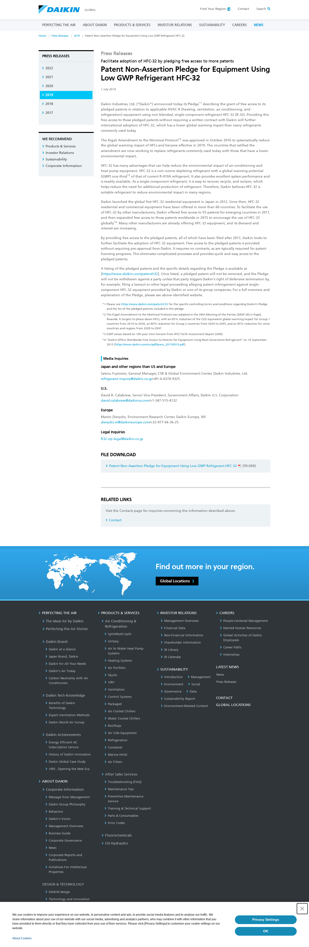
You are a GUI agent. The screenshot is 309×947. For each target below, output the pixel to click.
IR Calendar (172, 657)
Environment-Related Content (186, 706)
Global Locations (175, 581)
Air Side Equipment (122, 733)
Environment (173, 684)
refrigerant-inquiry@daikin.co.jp (126, 379)
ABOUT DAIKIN (95, 25)
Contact (243, 9)
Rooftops (114, 725)
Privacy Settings (265, 919)
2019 (77, 35)
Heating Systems (120, 660)
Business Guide (59, 833)
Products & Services (61, 146)
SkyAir (112, 675)
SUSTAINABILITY (212, 25)
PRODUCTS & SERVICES (132, 25)
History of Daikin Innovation (70, 754)
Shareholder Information (182, 642)
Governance (173, 691)
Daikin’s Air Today (62, 671)
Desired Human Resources (242, 628)
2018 (49, 104)
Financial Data (174, 628)
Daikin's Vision (59, 819)
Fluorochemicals (118, 835)
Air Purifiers (116, 668)
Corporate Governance (65, 840)
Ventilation (116, 689)
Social (195, 684)
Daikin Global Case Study (67, 761)
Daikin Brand (56, 641)
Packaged (115, 704)
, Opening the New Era (69, 769)
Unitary (113, 641)
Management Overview (66, 826)
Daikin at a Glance (62, 649)
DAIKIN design (59, 892)
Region (213, 9)
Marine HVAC (118, 754)
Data (193, 691)
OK (265, 931)
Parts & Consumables (123, 815)
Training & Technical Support (129, 808)
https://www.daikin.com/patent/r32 (130, 274)
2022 (49, 68)
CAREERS (239, 25)
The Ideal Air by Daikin (65, 621)
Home (42, 35)
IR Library (171, 650)
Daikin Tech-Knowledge (65, 695)
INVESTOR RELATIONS (175, 25)
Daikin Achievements (63, 735)
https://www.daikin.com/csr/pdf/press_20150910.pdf (149, 344)
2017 (49, 113)
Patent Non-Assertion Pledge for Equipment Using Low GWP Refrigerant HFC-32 (173, 466)
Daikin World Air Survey (66, 722)
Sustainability (56, 159)
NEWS (258, 25)
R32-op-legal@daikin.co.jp (122, 439)
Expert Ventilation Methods (69, 715)
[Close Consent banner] (302, 908)
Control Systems (120, 697)
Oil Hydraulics (116, 843)
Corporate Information (64, 166)
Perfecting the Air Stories (67, 629)
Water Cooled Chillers (124, 718)
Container (115, 747)
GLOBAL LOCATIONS (233, 705)
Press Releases (60, 35)
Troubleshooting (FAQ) (124, 782)
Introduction (173, 677)
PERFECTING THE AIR (59, 25)
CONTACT (224, 698)
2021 (49, 77)
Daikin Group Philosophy (67, 804)
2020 (49, 86)
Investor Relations (60, 153)
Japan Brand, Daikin (63, 656)
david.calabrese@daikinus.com (125, 400)
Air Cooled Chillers (121, 711)
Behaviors (56, 811)
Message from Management (69, 797)
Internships (231, 654)
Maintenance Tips (121, 789)
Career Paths (232, 647)
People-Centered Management (245, 621)
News (52, 848)
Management (201, 677)
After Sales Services (121, 774)
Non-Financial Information (183, 635)
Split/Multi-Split (119, 634)
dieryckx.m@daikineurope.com (125, 422)
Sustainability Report (179, 698)
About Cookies (22, 938)
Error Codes (116, 823)
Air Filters (115, 762)
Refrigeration (117, 740)
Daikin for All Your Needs (67, 664)
